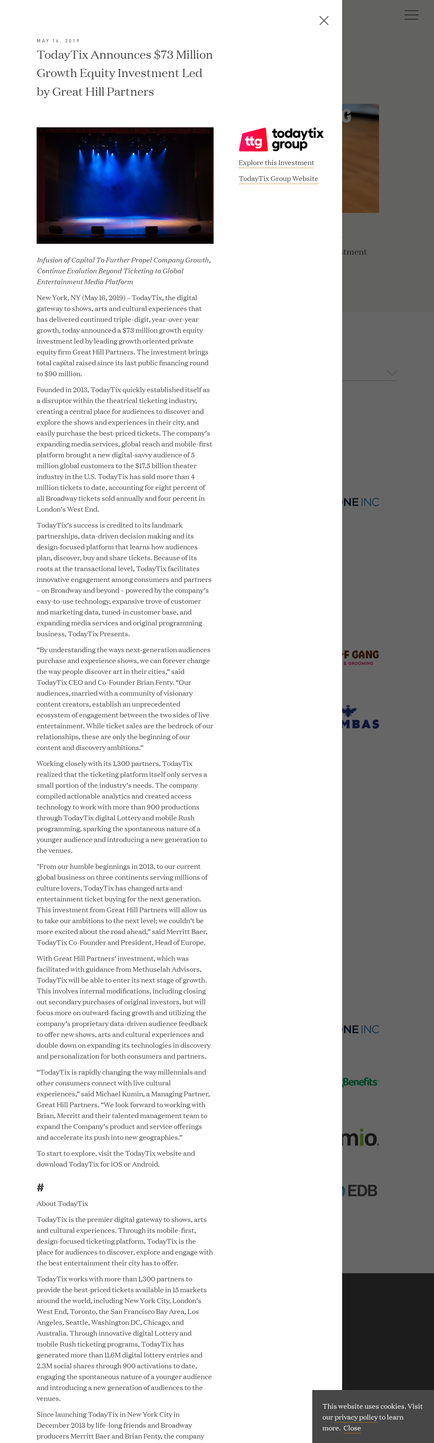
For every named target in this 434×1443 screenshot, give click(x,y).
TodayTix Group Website (278, 178)
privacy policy (356, 1416)
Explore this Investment (276, 162)
